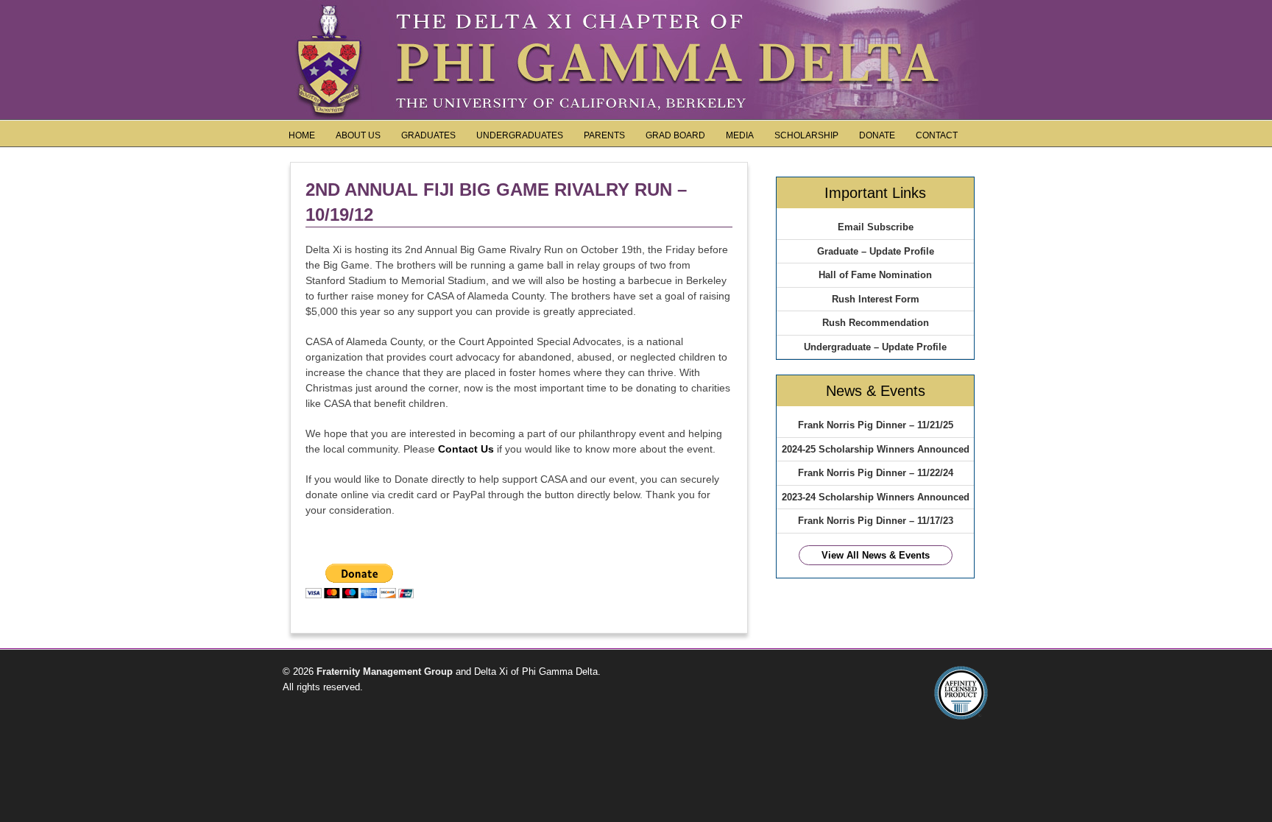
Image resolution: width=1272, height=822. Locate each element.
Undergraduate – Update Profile (875, 346)
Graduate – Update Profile (875, 251)
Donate (877, 135)
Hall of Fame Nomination (875, 274)
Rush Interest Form (875, 299)
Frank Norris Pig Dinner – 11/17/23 (875, 520)
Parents (604, 135)
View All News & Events (876, 555)
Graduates (428, 135)
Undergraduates (519, 135)
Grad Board (675, 135)
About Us (358, 135)
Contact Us (466, 449)
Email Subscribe (876, 227)
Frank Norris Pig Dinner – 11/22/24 (875, 472)
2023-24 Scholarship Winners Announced (875, 497)
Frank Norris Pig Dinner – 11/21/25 (875, 425)
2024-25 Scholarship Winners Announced (875, 449)
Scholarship (806, 135)
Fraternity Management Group (383, 671)
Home (302, 135)
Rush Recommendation (875, 322)
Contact (937, 135)
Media (740, 135)
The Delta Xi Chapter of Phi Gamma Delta (636, 14)
